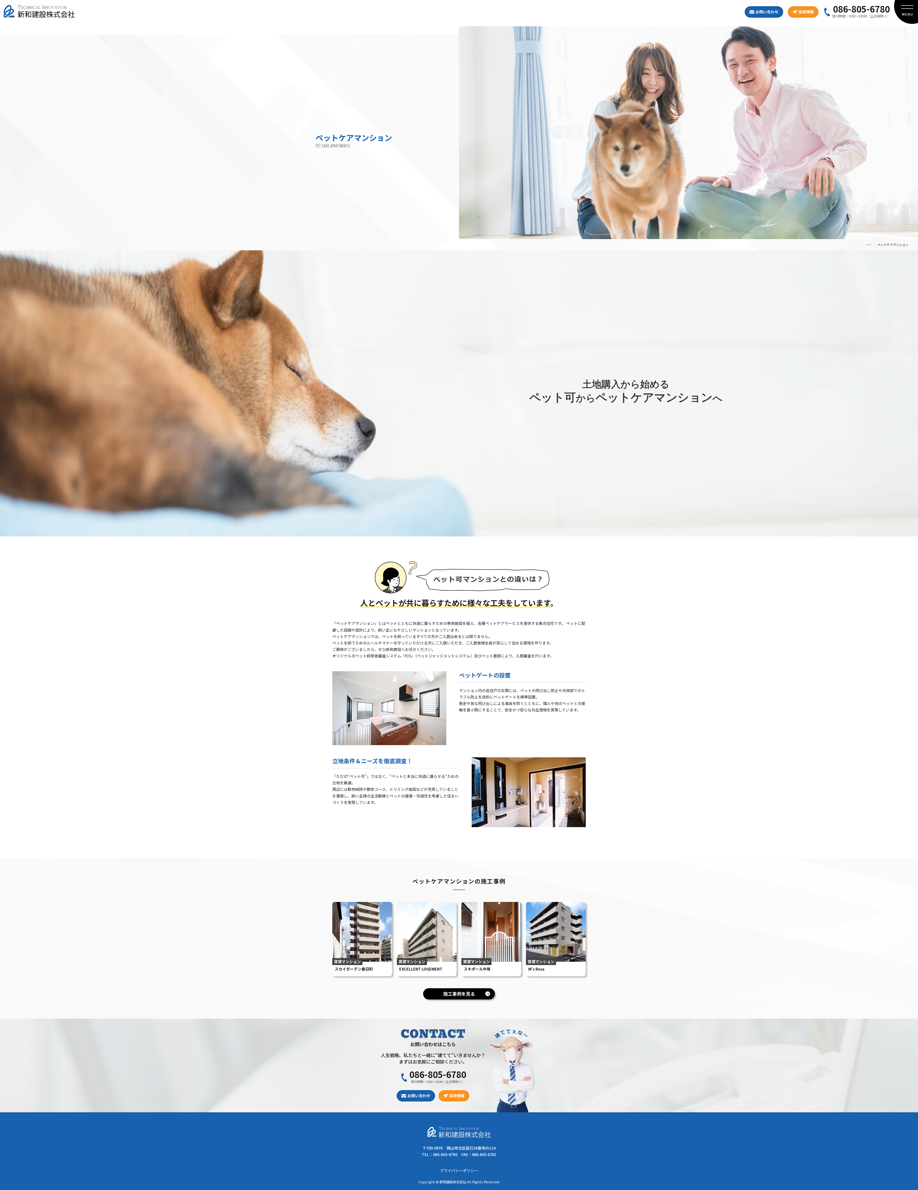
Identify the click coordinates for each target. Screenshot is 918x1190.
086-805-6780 (861, 8)
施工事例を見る (466, 993)
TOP (869, 244)
